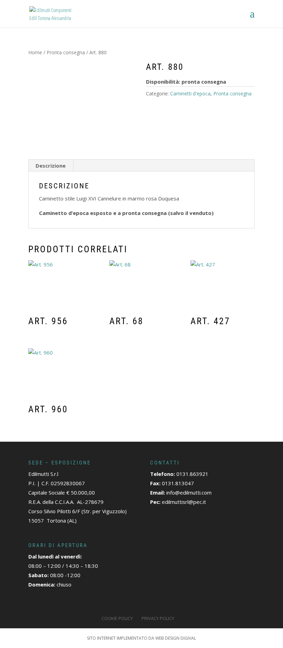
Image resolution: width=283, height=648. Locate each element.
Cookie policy (117, 618)
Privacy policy (158, 618)
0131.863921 (192, 473)
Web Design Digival (175, 638)
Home (35, 52)
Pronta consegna (66, 52)
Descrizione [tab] (51, 165)
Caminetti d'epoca (190, 93)
